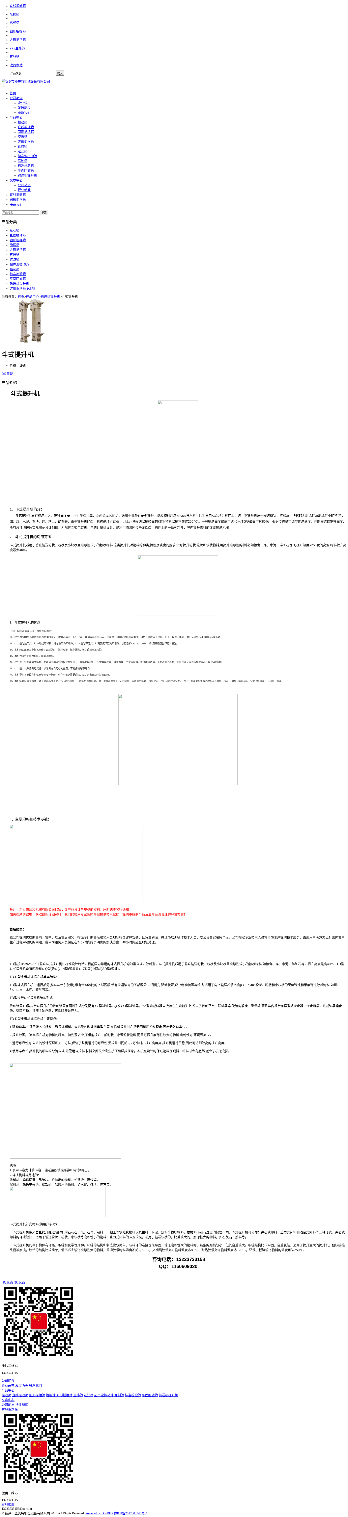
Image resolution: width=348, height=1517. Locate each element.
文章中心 (16, 180)
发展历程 (24, 107)
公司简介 (16, 98)
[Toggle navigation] (3, 86)
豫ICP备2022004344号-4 (130, 1513)
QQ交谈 (7, 373)
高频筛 (14, 23)
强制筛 (22, 161)
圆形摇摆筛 (18, 31)
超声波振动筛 (27, 156)
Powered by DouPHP (99, 1513)
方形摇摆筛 (18, 40)
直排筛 (22, 146)
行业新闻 (24, 190)
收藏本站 (16, 65)
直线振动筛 (18, 6)
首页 (13, 93)
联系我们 (24, 112)
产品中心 (16, 117)
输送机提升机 (27, 175)
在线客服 (8, 1505)
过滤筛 (22, 151)
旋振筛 (14, 14)
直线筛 (14, 56)
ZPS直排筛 (17, 48)
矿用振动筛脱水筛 (22, 288)
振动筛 (22, 122)
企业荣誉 (24, 103)
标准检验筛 (26, 166)
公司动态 (24, 185)
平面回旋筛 (26, 170)
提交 (44, 212)
